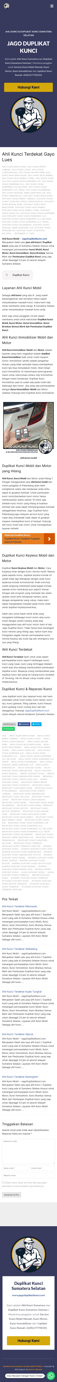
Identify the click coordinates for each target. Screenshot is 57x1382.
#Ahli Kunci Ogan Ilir (23, 750)
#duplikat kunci (41, 785)
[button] (51, 1376)
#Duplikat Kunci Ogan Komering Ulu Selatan (27, 829)
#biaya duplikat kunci (32, 773)
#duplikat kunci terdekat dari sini (21, 846)
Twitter (37, 724)
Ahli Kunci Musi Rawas (40, 175)
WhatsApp (9, 729)
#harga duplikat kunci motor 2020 (31, 863)
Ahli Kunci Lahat (21, 169)
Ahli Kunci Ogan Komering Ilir (24, 181)
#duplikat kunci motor (15, 808)
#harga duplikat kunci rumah (19, 866)
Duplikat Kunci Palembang (17, 225)
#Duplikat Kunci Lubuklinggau (28, 799)
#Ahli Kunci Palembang (24, 762)
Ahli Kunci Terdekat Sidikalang (19, 948)
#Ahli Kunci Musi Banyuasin (25, 744)
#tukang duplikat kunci (15, 881)
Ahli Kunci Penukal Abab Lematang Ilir (23, 193)
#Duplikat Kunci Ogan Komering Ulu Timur (26, 831)
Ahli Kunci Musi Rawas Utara (18, 178)
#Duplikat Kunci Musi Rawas (17, 817)
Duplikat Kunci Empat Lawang (18, 199)
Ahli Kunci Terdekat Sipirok (17, 1034)
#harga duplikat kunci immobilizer (21, 852)
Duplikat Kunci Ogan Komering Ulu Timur (25, 222)
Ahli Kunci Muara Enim (32, 172)
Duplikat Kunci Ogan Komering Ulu (26, 216)
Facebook (25, 724)
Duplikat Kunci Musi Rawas (30, 207)
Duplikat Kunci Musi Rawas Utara (20, 210)
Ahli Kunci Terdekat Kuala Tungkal (22, 991)
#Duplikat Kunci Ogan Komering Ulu (22, 826)
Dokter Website (35, 1369)
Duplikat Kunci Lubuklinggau (26, 201)
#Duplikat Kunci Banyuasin (17, 788)
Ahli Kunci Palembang (38, 190)
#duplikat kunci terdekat (28, 843)
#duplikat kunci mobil (14, 802)
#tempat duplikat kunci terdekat (29, 878)
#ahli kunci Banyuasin (22, 736)
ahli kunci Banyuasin (14, 167)
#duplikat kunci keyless (15, 797)
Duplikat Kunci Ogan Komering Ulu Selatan (26, 219)
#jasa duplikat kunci (33, 872)
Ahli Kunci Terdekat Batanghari (20, 1076)
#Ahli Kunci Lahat (31, 738)
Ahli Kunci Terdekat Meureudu (19, 906)
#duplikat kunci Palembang (17, 834)
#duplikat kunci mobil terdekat (35, 805)
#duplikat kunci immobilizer (29, 794)
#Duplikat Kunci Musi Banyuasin (28, 814)
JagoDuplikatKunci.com (37, 710)
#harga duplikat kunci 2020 (36, 849)
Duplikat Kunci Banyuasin (38, 196)
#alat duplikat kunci (30, 768)
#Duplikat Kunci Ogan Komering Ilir (28, 823)
